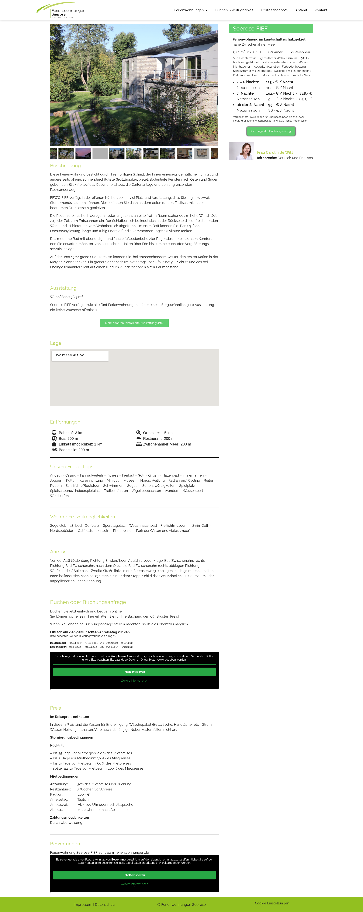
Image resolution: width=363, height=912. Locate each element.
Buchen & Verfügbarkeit (234, 10)
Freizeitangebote (274, 10)
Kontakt (321, 10)
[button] (54, 85)
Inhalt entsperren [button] (134, 671)
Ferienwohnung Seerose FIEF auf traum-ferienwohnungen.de (99, 852)
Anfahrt (301, 10)
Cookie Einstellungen (272, 903)
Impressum (83, 904)
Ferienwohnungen (189, 10)
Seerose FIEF (250, 28)
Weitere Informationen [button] (134, 680)
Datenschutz (105, 904)
